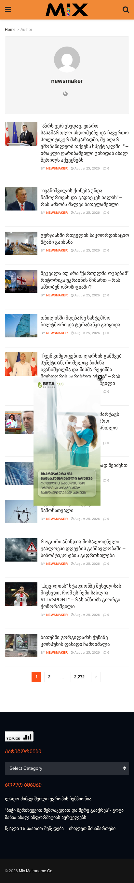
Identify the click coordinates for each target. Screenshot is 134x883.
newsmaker (57, 168)
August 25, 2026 (87, 168)
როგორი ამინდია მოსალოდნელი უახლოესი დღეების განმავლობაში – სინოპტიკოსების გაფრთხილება (83, 548)
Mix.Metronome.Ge (35, 871)
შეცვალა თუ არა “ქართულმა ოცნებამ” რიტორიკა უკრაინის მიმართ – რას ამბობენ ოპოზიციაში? (84, 280)
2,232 (79, 676)
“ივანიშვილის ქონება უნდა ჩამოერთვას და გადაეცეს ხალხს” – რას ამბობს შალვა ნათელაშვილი (81, 197)
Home (10, 29)
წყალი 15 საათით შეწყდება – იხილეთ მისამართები (60, 828)
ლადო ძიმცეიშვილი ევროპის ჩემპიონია (48, 798)
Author (26, 29)
